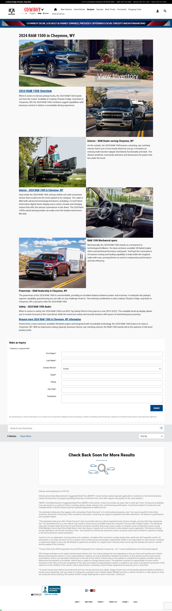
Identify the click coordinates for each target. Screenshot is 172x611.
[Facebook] (86, 590)
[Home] (12, 11)
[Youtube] (94, 590)
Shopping (134, 9)
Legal (135, 602)
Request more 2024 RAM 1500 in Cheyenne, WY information (50, 319)
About (77, 602)
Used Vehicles (79, 9)
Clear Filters (25, 436)
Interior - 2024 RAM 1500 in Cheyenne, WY (41, 190)
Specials (99, 9)
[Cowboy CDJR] (86, 23)
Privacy (100, 602)
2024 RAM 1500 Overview (35, 91)
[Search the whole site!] (165, 11)
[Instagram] (89, 590)
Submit (157, 408)
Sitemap (125, 602)
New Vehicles (66, 9)
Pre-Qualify (121, 9)
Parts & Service (58, 14)
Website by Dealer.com (36, 595)
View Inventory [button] (117, 76)
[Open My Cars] (157, 11)
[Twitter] (91, 590)
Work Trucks (110, 9)
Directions (88, 602)
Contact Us (112, 602)
